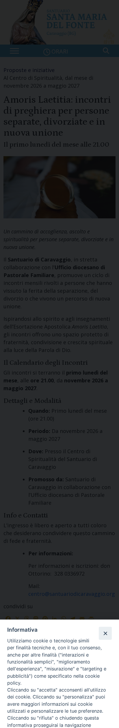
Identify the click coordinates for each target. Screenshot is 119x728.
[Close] (105, 633)
